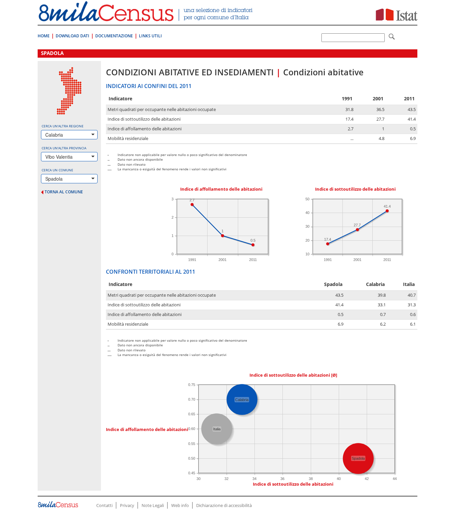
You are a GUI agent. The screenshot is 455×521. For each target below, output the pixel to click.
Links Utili (150, 36)
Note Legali (153, 505)
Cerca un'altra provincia (64, 148)
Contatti (104, 505)
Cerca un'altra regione (63, 126)
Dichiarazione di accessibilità (224, 505)
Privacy (127, 505)
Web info (180, 505)
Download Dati (72, 36)
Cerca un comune (57, 170)
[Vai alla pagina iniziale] (146, 18)
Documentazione (114, 36)
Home (44, 36)
